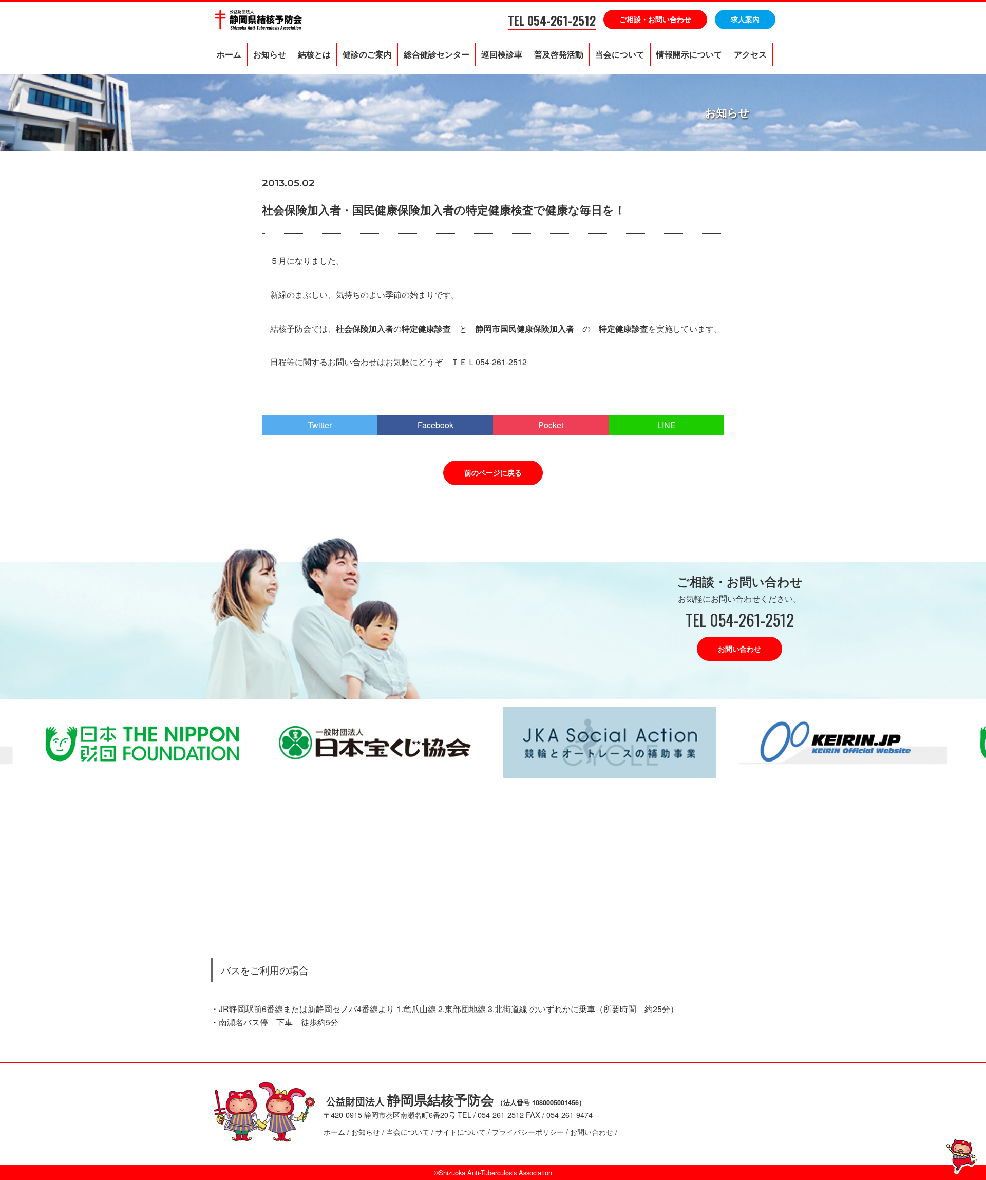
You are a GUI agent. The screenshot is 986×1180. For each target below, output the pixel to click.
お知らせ (269, 54)
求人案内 (745, 19)
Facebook (435, 425)
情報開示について (689, 54)
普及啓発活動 (558, 54)
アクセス (750, 54)
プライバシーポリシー (528, 1131)
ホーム (229, 54)
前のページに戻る (493, 472)
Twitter (320, 425)
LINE (666, 425)
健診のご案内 (367, 54)
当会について (619, 54)
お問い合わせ (739, 648)
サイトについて (460, 1131)
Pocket (550, 425)
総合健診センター (436, 54)
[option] (376, 742)
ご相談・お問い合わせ (655, 19)
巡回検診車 (501, 54)
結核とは (314, 54)
